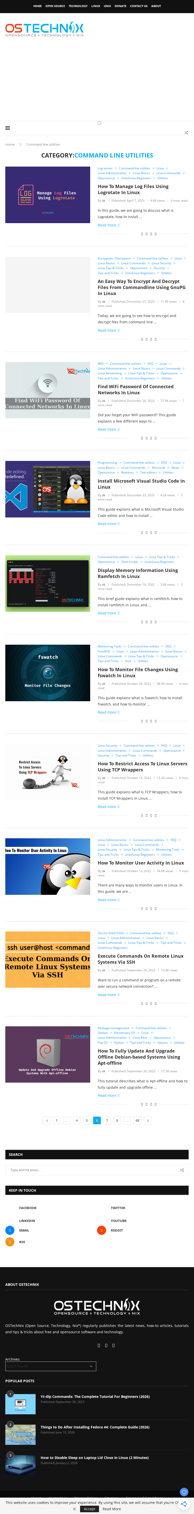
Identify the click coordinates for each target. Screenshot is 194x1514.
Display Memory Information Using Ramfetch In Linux (138, 573)
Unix (107, 6)
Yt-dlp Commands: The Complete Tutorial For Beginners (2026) (95, 1396)
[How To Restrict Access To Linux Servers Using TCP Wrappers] (47, 772)
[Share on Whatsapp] (147, 233)
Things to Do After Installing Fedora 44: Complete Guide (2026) (95, 1427)
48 (137, 1120)
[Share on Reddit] (142, 233)
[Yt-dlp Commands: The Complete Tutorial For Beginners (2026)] (20, 1404)
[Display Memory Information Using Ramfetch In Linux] (47, 583)
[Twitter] (84, 1345)
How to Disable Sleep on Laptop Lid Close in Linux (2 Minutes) (95, 1457)
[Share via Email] (156, 233)
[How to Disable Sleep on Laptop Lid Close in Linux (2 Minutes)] (20, 1465)
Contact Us (139, 6)
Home (37, 6)
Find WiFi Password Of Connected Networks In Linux (136, 389)
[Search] (186, 132)
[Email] (99, 1345)
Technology (78, 6)
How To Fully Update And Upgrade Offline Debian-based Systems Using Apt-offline (139, 1057)
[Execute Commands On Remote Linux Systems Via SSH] (47, 959)
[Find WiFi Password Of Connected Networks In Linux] (47, 390)
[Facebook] (80, 1345)
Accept (89, 1508)
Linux (95, 6)
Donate (120, 6)
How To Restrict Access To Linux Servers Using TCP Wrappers (142, 767)
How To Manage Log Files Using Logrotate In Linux (133, 189)
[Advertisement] (97, 82)
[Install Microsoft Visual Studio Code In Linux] (47, 489)
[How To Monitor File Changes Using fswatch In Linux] (47, 673)
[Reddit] (106, 1345)
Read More (112, 1509)
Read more (107, 225)
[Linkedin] (89, 1345)
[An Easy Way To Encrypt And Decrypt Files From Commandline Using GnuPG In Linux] (47, 285)
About (156, 6)
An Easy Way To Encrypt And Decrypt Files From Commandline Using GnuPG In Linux (142, 287)
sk (103, 200)
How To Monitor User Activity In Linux (141, 863)
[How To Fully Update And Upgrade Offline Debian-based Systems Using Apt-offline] (47, 1054)
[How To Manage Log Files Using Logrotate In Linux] (47, 195)
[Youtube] (93, 1345)
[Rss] (113, 1345)
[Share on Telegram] (151, 233)
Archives (12, 1359)
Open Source (55, 6)
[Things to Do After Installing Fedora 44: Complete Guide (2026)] (20, 1435)
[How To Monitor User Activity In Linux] (47, 866)
